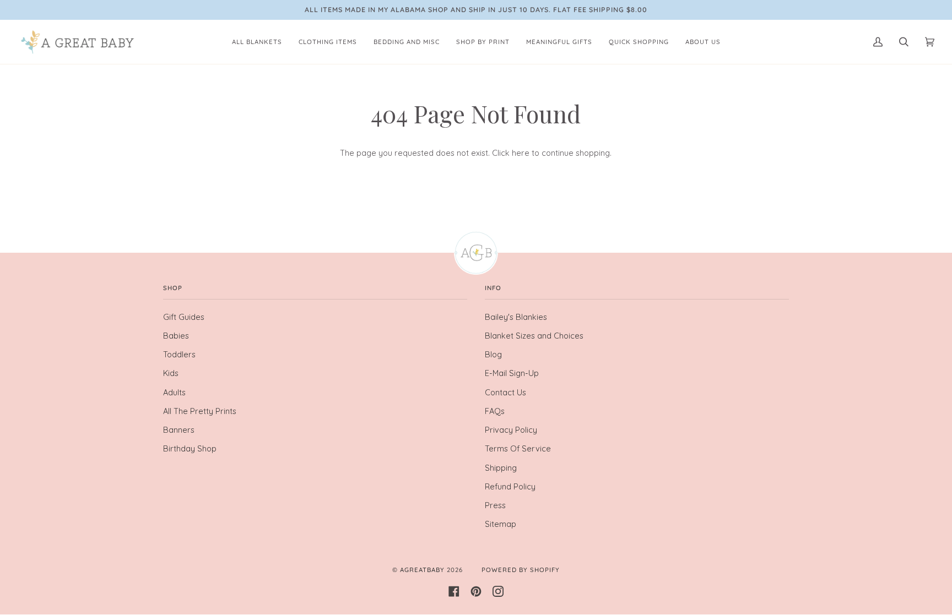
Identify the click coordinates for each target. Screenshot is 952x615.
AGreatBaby (422, 570)
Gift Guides (183, 317)
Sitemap (500, 524)
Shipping (501, 467)
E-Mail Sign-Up (512, 373)
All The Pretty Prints (199, 411)
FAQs (495, 411)
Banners (178, 429)
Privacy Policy (511, 429)
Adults (174, 392)
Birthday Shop (190, 448)
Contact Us (505, 392)
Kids (170, 373)
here (520, 153)
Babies (176, 335)
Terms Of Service (518, 448)
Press (495, 505)
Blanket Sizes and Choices (534, 335)
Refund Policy (510, 486)
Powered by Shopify (521, 570)
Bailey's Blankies (516, 317)
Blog (493, 354)
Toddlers (179, 354)
